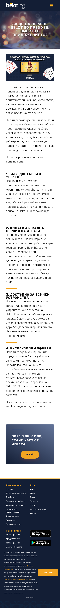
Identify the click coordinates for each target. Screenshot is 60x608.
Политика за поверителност (13, 510)
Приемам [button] (48, 573)
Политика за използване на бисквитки (17, 579)
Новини (9, 489)
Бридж (33, 493)
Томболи (10, 497)
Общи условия (12, 516)
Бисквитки (10, 520)
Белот (32, 489)
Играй (30, 454)
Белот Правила (13, 534)
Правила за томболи (15, 501)
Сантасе (34, 501)
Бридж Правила (13, 538)
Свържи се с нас (13, 524)
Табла (32, 497)
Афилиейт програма (15, 505)
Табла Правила (13, 542)
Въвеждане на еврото (16, 493)
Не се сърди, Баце (38, 509)
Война (33, 513)
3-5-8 (32, 505)
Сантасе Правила (14, 547)
